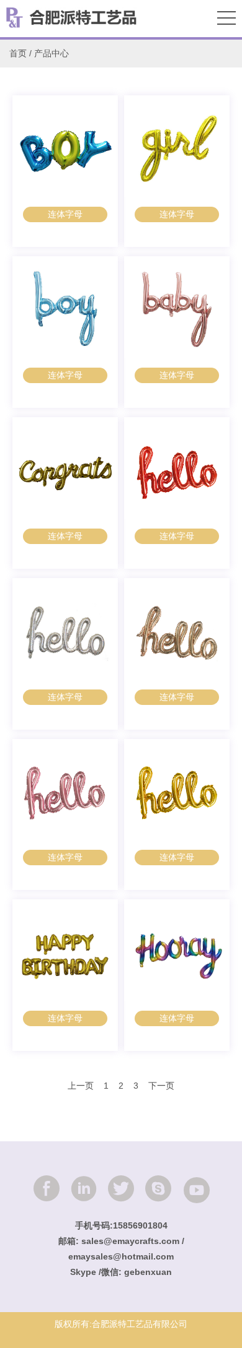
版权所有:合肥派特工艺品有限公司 (121, 1324)
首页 (18, 53)
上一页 (81, 1086)
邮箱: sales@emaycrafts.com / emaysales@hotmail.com (121, 1248)
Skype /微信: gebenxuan (121, 1272)
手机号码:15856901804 (121, 1225)
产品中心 (51, 53)
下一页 (161, 1086)
